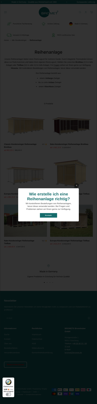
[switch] (8, 394)
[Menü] (12, 379)
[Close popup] (76, 185)
